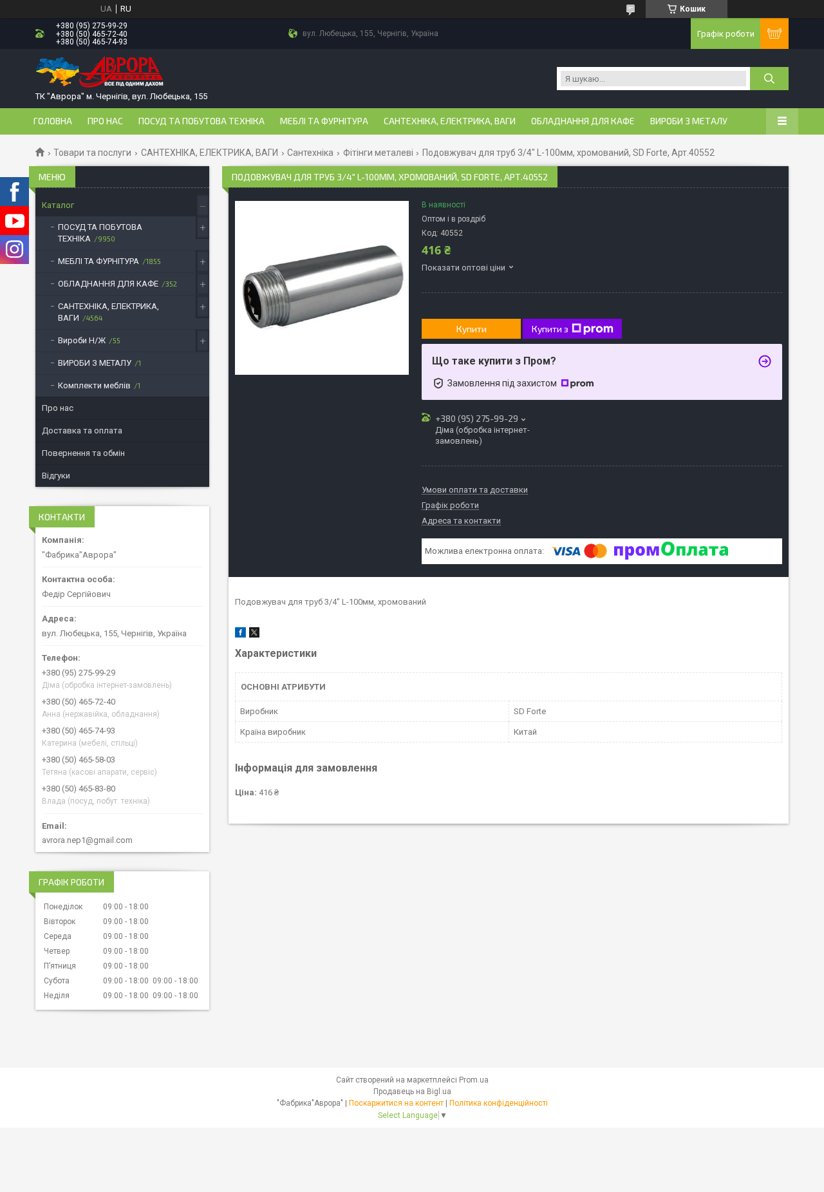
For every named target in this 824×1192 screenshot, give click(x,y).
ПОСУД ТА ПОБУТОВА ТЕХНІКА (201, 121)
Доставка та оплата (82, 430)
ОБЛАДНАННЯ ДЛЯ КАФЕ (583, 121)
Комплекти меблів (94, 385)
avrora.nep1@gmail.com (87, 840)
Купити (471, 328)
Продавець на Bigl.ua (412, 1091)
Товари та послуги (92, 152)
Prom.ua (474, 1079)
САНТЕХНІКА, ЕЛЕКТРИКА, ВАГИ (450, 121)
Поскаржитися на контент (396, 1103)
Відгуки (56, 475)
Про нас (105, 121)
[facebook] (240, 634)
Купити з (550, 328)
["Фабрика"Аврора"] (99, 73)
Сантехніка (310, 152)
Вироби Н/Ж (82, 340)
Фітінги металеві (378, 152)
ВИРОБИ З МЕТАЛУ (688, 121)
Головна (52, 121)
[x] (254, 634)
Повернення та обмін (83, 453)
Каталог (58, 205)
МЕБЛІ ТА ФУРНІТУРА (324, 121)
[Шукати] (769, 78)
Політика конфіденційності (498, 1103)
